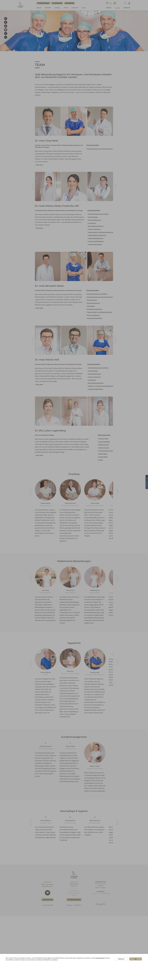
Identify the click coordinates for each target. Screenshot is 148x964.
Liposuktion (92, 223)
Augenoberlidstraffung (95, 238)
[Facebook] (5, 22)
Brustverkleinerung (94, 220)
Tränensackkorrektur (95, 244)
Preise (109, 8)
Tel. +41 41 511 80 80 (74, 890)
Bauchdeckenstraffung (95, 226)
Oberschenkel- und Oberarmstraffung (100, 232)
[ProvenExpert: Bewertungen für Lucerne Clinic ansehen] (47, 893)
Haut (84, 8)
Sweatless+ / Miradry (100, 887)
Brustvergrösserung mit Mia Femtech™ (100, 149)
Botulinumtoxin (103, 445)
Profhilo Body (102, 454)
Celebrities (146, 482)
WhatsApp (74, 895)
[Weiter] (115, 186)
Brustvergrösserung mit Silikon (98, 214)
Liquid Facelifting (104, 442)
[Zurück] (33, 186)
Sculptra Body (103, 457)
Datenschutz (78, 905)
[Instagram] (5, 18)
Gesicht (75, 8)
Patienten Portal (47, 899)
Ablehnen (121, 959)
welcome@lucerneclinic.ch (74, 893)
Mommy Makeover (94, 229)
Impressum (69, 905)
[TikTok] (5, 26)
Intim (66, 8)
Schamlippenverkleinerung (97, 235)
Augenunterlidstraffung (96, 241)
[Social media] (5, 37)
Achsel (57, 8)
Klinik (117, 8)
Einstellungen (100, 958)
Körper (48, 8)
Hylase (100, 460)
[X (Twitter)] (5, 33)
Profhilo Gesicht (103, 448)
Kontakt (127, 8)
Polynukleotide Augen (105, 451)
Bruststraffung (93, 217)
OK (136, 959)
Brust (39, 8)
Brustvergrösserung (100, 883)
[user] (129, 3)
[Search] (125, 3)
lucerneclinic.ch (95, 893)
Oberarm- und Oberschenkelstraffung (100, 386)
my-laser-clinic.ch (105, 893)
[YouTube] (5, 29)
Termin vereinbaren (75, 899)
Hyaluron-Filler (103, 438)
